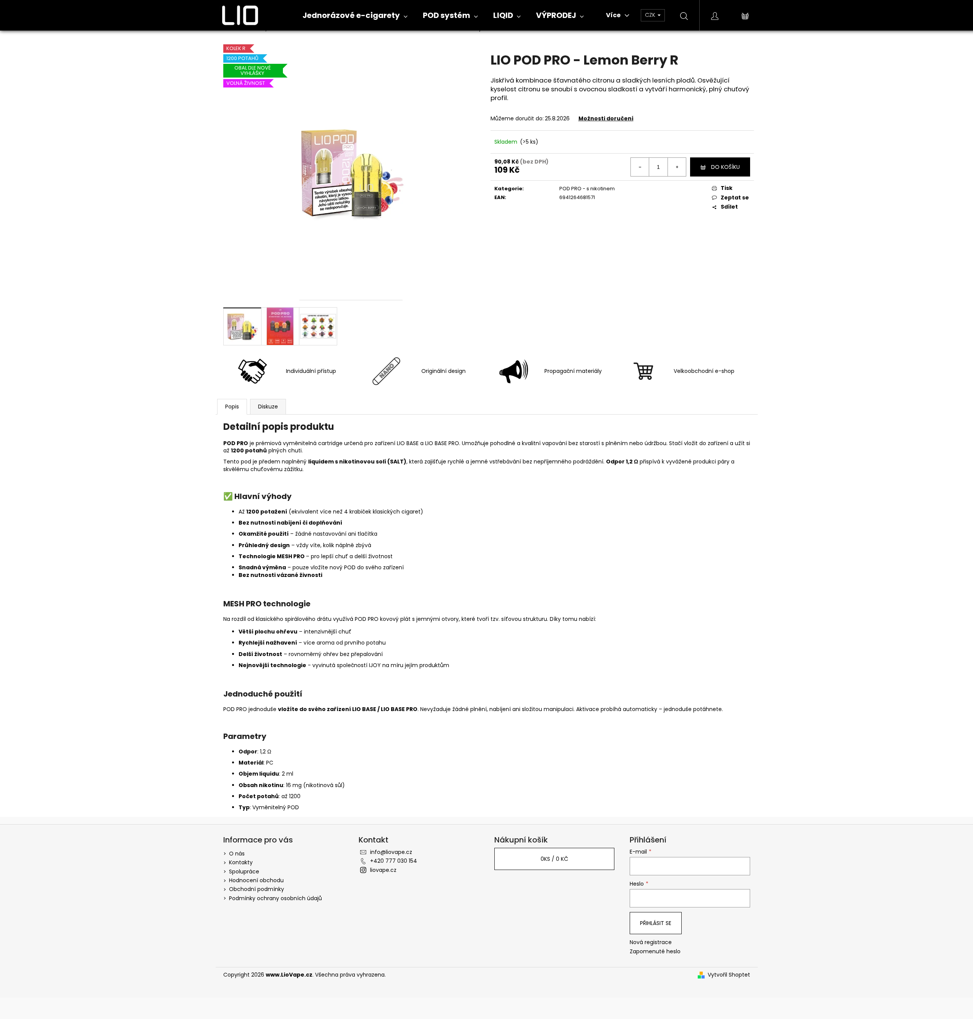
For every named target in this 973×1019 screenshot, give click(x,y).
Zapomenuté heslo (655, 951)
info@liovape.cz (391, 852)
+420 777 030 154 (393, 861)
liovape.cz (383, 870)
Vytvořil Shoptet (729, 974)
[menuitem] (355, 15)
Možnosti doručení (606, 118)
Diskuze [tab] (268, 406)
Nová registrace (651, 942)
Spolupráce (244, 871)
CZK (651, 15)
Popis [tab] (232, 406)
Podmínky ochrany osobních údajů (275, 898)
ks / (554, 859)
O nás (237, 853)
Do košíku (725, 167)
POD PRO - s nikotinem (587, 188)
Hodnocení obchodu (256, 880)
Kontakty (241, 862)
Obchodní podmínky (256, 889)
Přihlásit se (655, 923)
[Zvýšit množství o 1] (677, 167)
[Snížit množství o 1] (640, 167)
